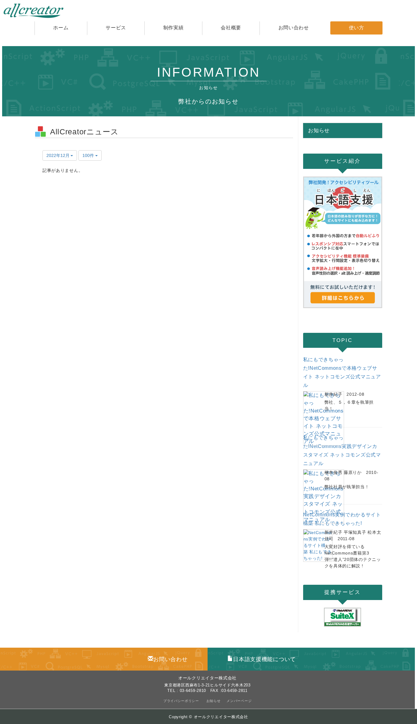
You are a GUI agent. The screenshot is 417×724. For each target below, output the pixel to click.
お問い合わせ (170, 659)
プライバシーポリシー (181, 701)
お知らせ (213, 701)
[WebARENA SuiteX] (343, 617)
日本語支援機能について (264, 659)
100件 (88, 155)
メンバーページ (239, 701)
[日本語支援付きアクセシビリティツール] (343, 242)
